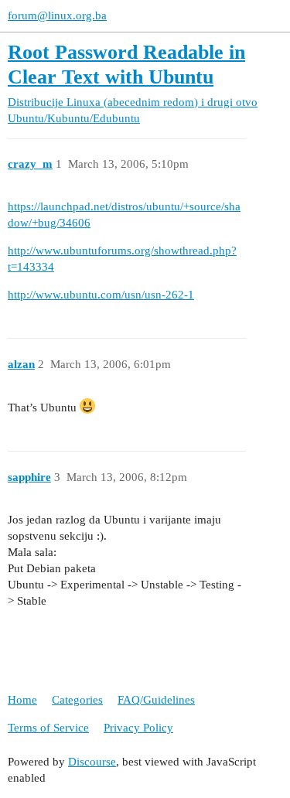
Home (22, 700)
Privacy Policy (138, 727)
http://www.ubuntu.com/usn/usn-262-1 (101, 294)
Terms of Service (48, 727)
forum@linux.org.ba (57, 15)
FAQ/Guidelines (156, 700)
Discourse (92, 761)
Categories (77, 700)
